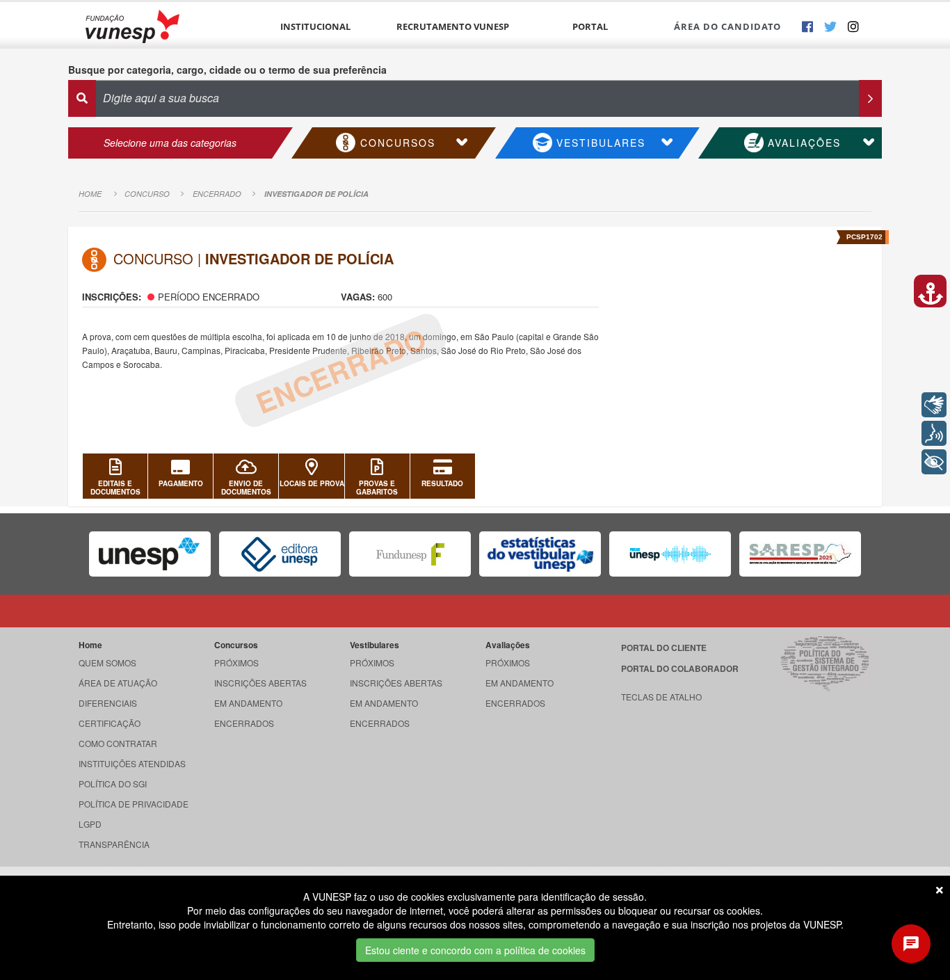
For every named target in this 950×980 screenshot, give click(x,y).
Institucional (315, 26)
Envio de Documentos (246, 488)
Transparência (114, 844)
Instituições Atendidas (132, 763)
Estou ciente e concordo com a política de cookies (475, 950)
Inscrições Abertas (260, 683)
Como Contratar (118, 743)
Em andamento (248, 703)
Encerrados (244, 723)
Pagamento (181, 483)
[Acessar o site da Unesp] (150, 554)
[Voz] (934, 433)
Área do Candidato (727, 26)
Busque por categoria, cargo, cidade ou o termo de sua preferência (227, 70)
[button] (930, 291)
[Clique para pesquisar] (870, 98)
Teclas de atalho (661, 696)
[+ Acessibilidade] (934, 461)
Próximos (236, 662)
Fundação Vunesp (132, 26)
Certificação (109, 723)
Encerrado (217, 193)
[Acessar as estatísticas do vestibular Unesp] (540, 554)
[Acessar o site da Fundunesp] (410, 554)
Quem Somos (107, 662)
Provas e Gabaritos (377, 488)
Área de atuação (118, 683)
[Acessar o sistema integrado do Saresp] (800, 554)
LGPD (90, 824)
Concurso (147, 193)
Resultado (442, 483)
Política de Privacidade (133, 804)
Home (90, 193)
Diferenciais (108, 703)
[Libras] (934, 404)
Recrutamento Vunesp (452, 26)
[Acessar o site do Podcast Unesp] (670, 554)
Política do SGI (113, 783)
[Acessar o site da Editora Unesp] (280, 554)
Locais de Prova (312, 483)
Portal (590, 26)
